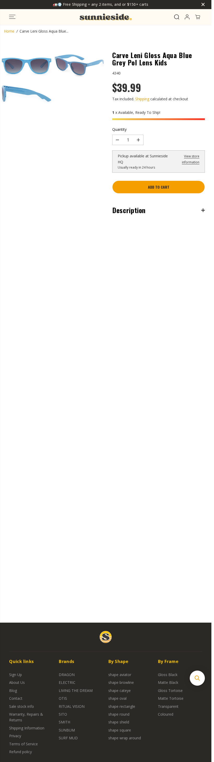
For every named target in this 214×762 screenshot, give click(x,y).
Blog (13, 690)
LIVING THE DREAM (76, 690)
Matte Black (168, 682)
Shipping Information (26, 728)
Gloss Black (167, 674)
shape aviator (119, 674)
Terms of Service (23, 743)
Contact (15, 698)
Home (9, 31)
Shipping (142, 98)
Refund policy (20, 751)
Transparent (168, 706)
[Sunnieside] (106, 17)
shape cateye (119, 690)
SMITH (64, 722)
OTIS (63, 698)
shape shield (118, 722)
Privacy (15, 735)
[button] (12, 17)
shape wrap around (124, 737)
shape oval (117, 698)
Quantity (119, 129)
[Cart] (197, 17)
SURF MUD (68, 737)
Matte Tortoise (170, 698)
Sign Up (15, 674)
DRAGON (67, 674)
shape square (119, 730)
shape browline (121, 682)
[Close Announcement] (203, 4)
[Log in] (187, 17)
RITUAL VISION (72, 706)
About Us (17, 682)
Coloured (165, 714)
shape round (118, 714)
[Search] (176, 17)
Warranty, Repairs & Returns (26, 717)
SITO (63, 714)
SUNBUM (67, 730)
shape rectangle (121, 706)
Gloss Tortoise (170, 690)
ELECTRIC (67, 682)
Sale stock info (21, 706)
